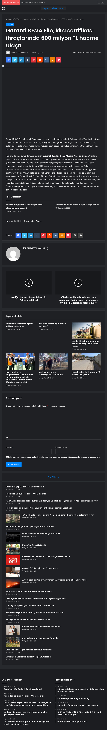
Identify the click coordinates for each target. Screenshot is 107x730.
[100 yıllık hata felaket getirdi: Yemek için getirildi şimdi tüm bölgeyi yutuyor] (13, 518)
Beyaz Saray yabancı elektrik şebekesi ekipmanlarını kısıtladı (35, 612)
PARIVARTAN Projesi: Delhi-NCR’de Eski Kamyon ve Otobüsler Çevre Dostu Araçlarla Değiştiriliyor (60, 2)
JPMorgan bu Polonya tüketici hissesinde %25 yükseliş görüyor (36, 598)
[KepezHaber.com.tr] (53, 8)
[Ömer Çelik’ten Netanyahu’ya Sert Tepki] (13, 537)
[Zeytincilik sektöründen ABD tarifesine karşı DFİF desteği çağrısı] (86, 330)
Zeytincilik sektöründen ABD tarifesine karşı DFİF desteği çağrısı (85, 343)
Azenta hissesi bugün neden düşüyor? (52, 324)
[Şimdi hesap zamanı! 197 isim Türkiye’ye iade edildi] (13, 560)
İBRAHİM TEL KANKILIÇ (19, 53)
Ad (8, 437)
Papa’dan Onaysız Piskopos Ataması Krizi (26, 494)
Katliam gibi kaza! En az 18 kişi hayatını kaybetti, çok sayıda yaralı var (39, 508)
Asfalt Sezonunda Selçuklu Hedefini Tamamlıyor (29, 591)
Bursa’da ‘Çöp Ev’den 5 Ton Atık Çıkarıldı (25, 486)
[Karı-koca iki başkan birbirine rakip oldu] (13, 630)
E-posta (10, 447)
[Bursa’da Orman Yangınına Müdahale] (13, 642)
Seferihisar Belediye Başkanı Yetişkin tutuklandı (19, 324)
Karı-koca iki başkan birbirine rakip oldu (41, 626)
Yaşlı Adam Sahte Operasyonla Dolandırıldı (51, 373)
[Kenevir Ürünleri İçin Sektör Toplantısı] (13, 572)
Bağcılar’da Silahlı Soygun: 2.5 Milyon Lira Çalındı (86, 373)
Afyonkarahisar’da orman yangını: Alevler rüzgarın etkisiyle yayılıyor (54, 580)
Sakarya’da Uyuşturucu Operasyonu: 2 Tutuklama (30, 526)
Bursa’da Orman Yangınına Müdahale (40, 638)
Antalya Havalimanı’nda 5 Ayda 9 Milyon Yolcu (77, 204)
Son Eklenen (53, 477)
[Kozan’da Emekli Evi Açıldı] (13, 549)
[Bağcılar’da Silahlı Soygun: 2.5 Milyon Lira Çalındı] (86, 361)
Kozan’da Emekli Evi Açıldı (34, 545)
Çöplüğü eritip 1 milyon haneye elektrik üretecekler (30, 605)
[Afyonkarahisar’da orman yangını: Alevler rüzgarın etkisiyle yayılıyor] (13, 583)
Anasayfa (12, 19)
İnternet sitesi (61, 447)
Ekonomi (20, 19)
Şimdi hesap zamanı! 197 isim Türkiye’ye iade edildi (46, 556)
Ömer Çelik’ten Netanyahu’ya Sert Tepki (41, 533)
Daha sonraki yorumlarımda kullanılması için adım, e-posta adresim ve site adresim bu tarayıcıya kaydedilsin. (54, 457)
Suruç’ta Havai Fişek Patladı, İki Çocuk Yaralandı (29, 649)
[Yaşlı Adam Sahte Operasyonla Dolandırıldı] (53, 361)
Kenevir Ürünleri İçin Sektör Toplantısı (40, 568)
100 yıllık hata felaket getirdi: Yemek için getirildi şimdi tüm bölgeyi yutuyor (58, 515)
